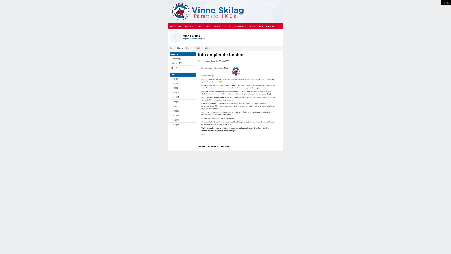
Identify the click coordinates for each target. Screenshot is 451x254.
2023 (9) (174, 88)
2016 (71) (175, 120)
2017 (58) (175, 116)
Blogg (180, 48)
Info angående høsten (220, 54)
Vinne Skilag (210, 61)
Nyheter (173, 26)
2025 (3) (174, 79)
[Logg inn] (448, 2)
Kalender (208, 48)
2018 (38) (175, 111)
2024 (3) (174, 83)
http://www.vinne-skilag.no (194, 39)
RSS (175, 68)
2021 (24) (175, 97)
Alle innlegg (176, 59)
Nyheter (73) (176, 63)
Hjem (171, 48)
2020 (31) (175, 102)
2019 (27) (175, 106)
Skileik (208, 26)
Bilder (188, 48)
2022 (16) (175, 93)
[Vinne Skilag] (225, 11)
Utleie (261, 26)
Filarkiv (197, 48)
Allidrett (253, 26)
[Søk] (444, 2)
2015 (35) (175, 125)
